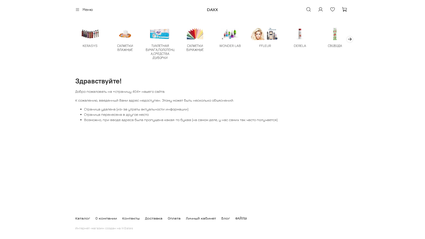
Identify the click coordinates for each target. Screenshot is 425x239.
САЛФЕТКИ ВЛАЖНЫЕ (125, 48)
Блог (225, 218)
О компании (106, 218)
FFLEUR (265, 46)
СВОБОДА (335, 46)
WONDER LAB (230, 46)
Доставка (153, 218)
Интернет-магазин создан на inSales (104, 228)
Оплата (174, 218)
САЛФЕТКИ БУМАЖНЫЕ (195, 48)
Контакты (131, 218)
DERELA (300, 46)
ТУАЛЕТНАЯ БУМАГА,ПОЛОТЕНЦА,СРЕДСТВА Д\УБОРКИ (160, 52)
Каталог (82, 218)
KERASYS (90, 46)
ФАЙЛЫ (241, 218)
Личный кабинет (201, 218)
